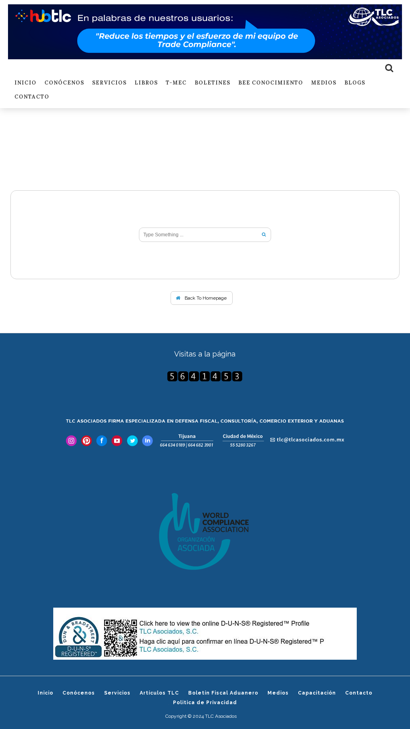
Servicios (109, 83)
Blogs (354, 83)
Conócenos (64, 83)
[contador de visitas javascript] (205, 376)
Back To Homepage (205, 298)
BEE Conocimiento (270, 83)
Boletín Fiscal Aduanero (223, 693)
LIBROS (146, 83)
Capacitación (317, 693)
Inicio (25, 83)
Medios (323, 83)
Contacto (31, 97)
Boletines (212, 83)
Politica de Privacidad (205, 702)
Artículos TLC (159, 693)
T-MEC (176, 83)
